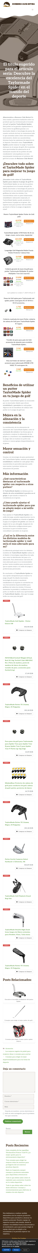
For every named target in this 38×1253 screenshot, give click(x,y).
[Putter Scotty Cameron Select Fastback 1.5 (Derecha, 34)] (19, 849)
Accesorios (9, 1049)
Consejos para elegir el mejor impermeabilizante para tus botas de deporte (16, 1059)
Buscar (8, 1128)
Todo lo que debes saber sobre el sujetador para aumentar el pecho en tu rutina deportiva (18, 1180)
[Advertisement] (19, 42)
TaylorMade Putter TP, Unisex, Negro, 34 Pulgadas (17, 824)
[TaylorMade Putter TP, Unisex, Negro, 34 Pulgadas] (19, 812)
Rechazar (16, 1250)
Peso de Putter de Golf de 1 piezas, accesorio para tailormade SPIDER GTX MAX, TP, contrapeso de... (19, 363)
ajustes (17, 1246)
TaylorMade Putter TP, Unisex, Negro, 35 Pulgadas (17, 706)
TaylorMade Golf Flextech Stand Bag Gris (18, 897)
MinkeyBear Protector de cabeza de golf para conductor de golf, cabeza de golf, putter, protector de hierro (19, 785)
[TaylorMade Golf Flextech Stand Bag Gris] (19, 885)
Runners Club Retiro (23, 4)
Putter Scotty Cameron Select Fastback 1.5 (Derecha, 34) (16, 860)
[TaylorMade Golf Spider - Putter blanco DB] (19, 611)
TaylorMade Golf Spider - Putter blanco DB (17, 622)
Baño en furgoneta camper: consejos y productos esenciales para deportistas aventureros (17, 1172)
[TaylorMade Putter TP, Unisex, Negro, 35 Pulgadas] (19, 694)
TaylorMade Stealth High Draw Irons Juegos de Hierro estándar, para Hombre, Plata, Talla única (17, 932)
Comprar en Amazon (25, 630)
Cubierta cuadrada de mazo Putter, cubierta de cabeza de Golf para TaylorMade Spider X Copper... (19, 321)
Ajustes (25, 1250)
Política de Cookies (19, 1238)
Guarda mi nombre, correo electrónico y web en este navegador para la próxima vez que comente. (19, 1113)
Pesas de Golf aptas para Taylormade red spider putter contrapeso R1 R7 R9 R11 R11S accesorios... (19, 301)
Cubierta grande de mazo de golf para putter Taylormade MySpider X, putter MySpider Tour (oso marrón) (19, 271)
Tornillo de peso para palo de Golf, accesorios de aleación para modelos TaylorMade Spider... (19, 342)
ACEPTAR (6, 1250)
